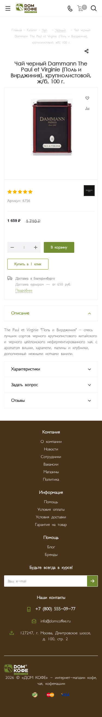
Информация (51, 492)
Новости (51, 449)
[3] (20, 192)
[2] (15, 192)
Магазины (51, 472)
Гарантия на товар (51, 525)
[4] (25, 192)
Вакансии (51, 464)
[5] (30, 192)
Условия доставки (51, 517)
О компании (51, 442)
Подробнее (24, 290)
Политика (51, 479)
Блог (51, 547)
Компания (51, 432)
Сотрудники (51, 457)
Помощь (51, 502)
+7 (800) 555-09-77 (55, 609)
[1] (10, 192)
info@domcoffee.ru (55, 621)
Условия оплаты (51, 509)
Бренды (51, 555)
